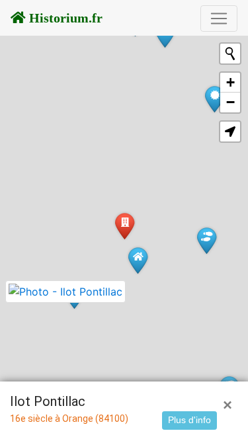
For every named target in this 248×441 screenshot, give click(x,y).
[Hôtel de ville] (214, 99)
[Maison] (137, 260)
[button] (230, 131)
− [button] (230, 102)
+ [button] (230, 82)
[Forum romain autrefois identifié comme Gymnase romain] (206, 240)
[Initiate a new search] (230, 53)
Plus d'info (189, 420)
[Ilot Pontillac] (124, 226)
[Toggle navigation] (218, 18)
